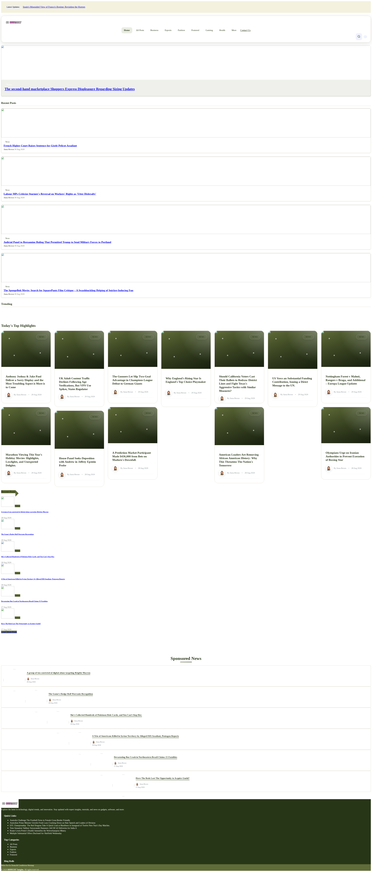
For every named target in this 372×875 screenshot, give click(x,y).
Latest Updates (13, 7)
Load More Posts (9, 632)
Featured (195, 30)
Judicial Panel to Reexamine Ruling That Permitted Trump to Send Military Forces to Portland (57, 242)
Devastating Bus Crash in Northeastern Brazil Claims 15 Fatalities (24, 601)
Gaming (209, 30)
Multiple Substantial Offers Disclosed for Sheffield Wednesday (36, 833)
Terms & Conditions (19, 865)
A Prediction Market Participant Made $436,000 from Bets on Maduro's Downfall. (131, 456)
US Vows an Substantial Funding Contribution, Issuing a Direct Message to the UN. (292, 382)
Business (154, 30)
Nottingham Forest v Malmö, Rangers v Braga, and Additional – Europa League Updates (345, 380)
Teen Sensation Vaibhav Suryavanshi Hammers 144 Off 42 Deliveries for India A (43, 828)
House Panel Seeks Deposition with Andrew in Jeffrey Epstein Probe (77, 462)
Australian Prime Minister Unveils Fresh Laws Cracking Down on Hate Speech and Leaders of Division (52, 823)
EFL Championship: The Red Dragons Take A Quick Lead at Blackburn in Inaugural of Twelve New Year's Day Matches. (60, 825)
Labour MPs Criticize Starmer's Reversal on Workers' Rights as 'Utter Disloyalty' (50, 193)
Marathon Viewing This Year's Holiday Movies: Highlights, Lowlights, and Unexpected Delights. (24, 460)
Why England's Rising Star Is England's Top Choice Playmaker (186, 380)
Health (222, 30)
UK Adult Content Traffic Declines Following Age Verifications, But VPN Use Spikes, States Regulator (75, 383)
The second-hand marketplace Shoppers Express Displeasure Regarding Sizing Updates (70, 89)
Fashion (181, 30)
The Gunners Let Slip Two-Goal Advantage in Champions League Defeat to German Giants (132, 380)
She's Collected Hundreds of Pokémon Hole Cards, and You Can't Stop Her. (27, 556)
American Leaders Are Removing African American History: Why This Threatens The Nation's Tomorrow (239, 460)
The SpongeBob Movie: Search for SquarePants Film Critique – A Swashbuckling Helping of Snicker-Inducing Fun (68, 290)
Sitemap (31, 865)
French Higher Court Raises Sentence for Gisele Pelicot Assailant (40, 145)
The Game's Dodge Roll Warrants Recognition (17, 534)
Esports (168, 30)
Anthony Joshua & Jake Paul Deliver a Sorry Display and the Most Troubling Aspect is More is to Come (25, 382)
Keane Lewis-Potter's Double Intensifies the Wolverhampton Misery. (38, 831)
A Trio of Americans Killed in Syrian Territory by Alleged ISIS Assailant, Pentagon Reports (33, 579)
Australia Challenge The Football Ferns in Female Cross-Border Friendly (40, 820)
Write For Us (6, 865)
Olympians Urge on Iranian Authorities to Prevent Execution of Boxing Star (345, 456)
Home (127, 30)
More (234, 30)
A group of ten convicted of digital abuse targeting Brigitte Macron (24, 512)
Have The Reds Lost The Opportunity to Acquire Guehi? (21, 623)
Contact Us (245, 30)
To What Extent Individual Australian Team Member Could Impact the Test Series (60, 7)
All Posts (140, 30)
